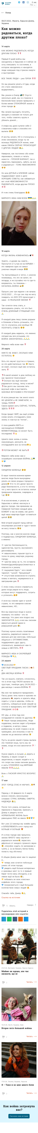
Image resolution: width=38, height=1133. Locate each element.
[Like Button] (3, 905)
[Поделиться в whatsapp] (9, 919)
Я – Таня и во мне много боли (18, 1084)
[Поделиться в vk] (15, 919)
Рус (31, 5)
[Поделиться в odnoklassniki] (20, 919)
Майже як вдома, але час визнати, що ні (15, 972)
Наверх (30, 905)
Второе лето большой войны (17, 1028)
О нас (34, 2)
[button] (19, 1116)
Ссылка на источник (11, 897)
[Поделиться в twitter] (26, 919)
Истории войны (8, 3)
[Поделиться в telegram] (4, 919)
